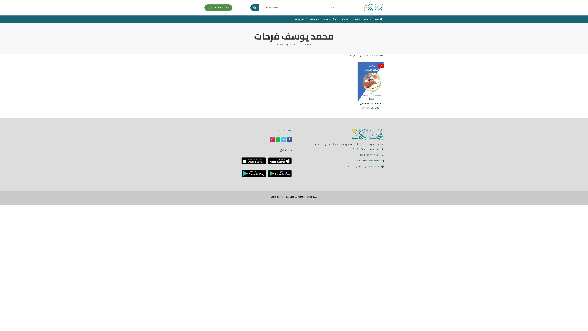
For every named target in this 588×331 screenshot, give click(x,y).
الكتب (300, 44)
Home (308, 44)
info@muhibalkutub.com (368, 161)
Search (254, 7)
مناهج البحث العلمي (370, 104)
